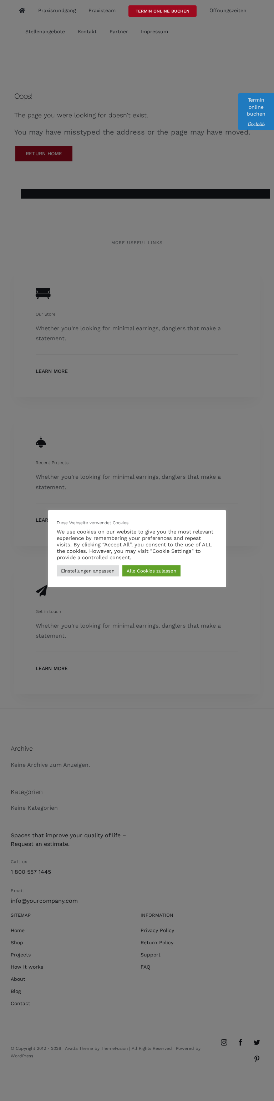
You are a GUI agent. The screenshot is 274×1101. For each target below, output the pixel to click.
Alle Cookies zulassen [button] (151, 571)
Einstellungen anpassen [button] (88, 571)
